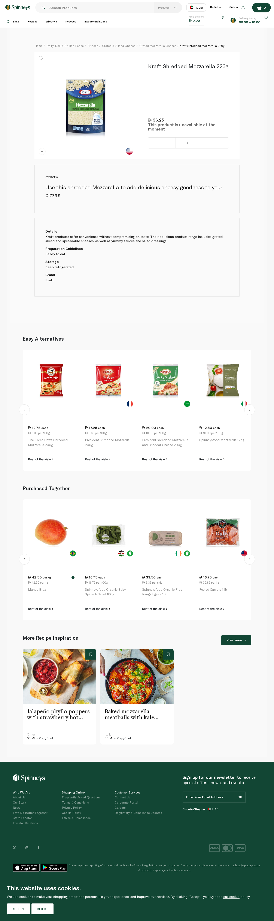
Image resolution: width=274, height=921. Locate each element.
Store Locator (22, 818)
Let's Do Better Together (30, 812)
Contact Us (122, 797)
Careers (120, 807)
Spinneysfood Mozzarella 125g (221, 440)
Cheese (93, 45)
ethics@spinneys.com (246, 865)
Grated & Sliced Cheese (119, 45)
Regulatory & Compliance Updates (138, 812)
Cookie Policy (71, 812)
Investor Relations (96, 21)
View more (234, 640)
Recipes (32, 21)
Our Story (19, 802)
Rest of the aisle (40, 459)
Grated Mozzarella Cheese (157, 45)
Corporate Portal (126, 802)
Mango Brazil (37, 589)
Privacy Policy (72, 807)
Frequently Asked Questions (81, 797)
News (16, 807)
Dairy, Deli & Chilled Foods (65, 45)
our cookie (231, 896)
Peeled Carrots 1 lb (213, 589)
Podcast (71, 21)
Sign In (233, 6)
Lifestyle (51, 21)
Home (38, 45)
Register (215, 6)
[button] (24, 410)
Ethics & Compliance (76, 818)
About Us (19, 797)
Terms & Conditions (75, 802)
